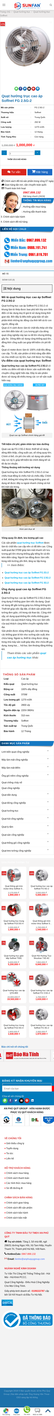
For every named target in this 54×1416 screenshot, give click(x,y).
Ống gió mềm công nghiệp (15, 776)
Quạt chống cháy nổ (12, 782)
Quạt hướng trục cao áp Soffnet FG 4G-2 (42, 1026)
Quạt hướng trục (21, 12)
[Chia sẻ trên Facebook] (20, 89)
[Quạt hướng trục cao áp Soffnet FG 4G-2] (41, 1014)
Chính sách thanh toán (17, 1178)
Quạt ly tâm (7, 827)
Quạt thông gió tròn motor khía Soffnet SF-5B (41, 922)
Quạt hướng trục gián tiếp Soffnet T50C (14, 957)
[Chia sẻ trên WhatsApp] (16, 89)
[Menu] (4, 5)
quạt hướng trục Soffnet (30, 543)
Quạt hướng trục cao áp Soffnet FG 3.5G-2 (28, 578)
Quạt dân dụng (9, 795)
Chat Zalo (16, 1414)
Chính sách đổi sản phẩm (19, 1207)
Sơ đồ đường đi (14, 1188)
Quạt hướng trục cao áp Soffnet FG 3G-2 (27, 583)
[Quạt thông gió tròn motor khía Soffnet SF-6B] (13, 875)
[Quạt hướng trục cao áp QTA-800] (13, 979)
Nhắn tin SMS (37, 1414)
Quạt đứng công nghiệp (14, 803)
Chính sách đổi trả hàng (15, 222)
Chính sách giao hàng (17, 1202)
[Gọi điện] (27, 1410)
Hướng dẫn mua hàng (34, 206)
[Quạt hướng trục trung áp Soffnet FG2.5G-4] (13, 1014)
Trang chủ (5, 12)
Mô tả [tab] (5, 274)
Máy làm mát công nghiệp (15, 760)
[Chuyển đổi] (48, 750)
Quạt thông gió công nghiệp (16, 843)
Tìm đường (6, 1414)
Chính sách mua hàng (17, 1173)
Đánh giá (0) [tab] (8, 280)
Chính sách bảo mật (16, 1218)
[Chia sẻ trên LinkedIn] (38, 89)
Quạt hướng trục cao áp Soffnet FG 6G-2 (42, 887)
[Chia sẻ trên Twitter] (25, 89)
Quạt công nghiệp (11, 788)
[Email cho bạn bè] (29, 89)
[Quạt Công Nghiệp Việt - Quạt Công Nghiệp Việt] (27, 5)
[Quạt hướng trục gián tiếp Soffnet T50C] (13, 944)
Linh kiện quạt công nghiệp (15, 752)
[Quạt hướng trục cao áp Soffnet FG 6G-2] (41, 875)
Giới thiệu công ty (15, 1143)
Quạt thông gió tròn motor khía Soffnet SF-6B (13, 887)
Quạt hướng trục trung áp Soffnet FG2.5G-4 (14, 1026)
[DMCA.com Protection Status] (7, 1302)
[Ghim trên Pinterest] (33, 89)
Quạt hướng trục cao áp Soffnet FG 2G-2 (27, 572)
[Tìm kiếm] (51, 5)
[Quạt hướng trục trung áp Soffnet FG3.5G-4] (13, 910)
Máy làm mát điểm (11, 768)
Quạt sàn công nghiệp (13, 835)
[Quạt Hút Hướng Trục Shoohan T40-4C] (41, 944)
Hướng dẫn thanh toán (34, 212)
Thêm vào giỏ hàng (16, 159)
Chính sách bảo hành (14, 217)
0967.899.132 (32, 192)
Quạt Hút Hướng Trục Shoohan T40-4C (41, 957)
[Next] (11, 74)
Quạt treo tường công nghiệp (16, 851)
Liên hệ (10, 1158)
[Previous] (3, 74)
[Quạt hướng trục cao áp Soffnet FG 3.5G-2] (41, 979)
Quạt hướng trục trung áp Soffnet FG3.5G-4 (14, 922)
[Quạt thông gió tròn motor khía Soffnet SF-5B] (41, 910)
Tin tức (9, 1153)
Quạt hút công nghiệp (12, 819)
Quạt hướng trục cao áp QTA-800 (14, 991)
